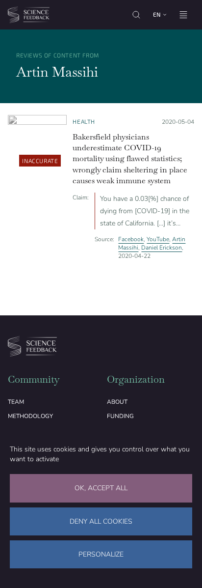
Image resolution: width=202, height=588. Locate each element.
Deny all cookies (101, 521)
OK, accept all (101, 488)
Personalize (101, 554)
